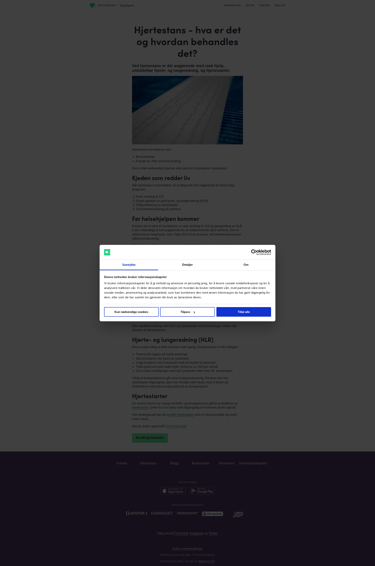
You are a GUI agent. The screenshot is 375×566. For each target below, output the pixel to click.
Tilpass (185, 312)
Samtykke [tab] (129, 264)
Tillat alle (244, 312)
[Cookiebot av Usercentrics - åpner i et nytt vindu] (254, 252)
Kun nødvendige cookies (131, 312)
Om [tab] (246, 264)
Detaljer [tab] (187, 264)
